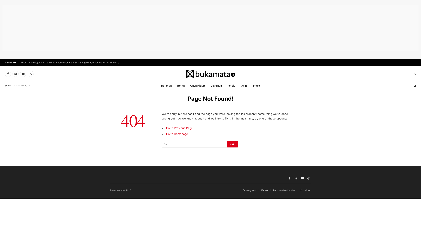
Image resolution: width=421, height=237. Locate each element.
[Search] (414, 86)
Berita (181, 85)
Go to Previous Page (179, 128)
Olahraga (216, 85)
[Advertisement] (210, 28)
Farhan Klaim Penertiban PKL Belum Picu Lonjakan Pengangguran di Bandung (62, 62)
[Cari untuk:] (195, 144)
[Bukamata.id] (210, 74)
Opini (244, 85)
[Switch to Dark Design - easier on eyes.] (414, 73)
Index (256, 85)
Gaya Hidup (197, 85)
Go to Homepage (177, 134)
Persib (231, 85)
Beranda (166, 85)
